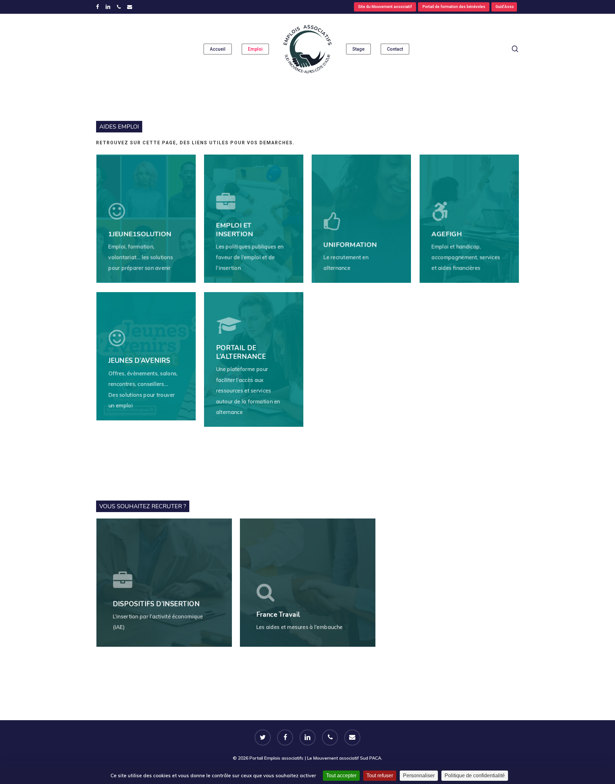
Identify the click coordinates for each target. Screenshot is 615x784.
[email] (129, 6)
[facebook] (97, 6)
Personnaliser (419, 775)
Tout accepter (341, 775)
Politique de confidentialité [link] (475, 775)
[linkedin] (108, 6)
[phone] (119, 6)
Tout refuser (379, 775)
